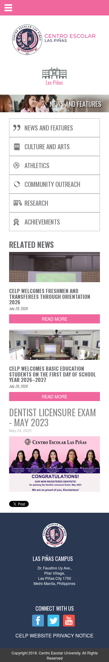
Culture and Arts (47, 146)
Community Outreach (52, 184)
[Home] (54, 38)
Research (36, 203)
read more (54, 319)
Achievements (42, 221)
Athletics (37, 165)
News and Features (49, 127)
